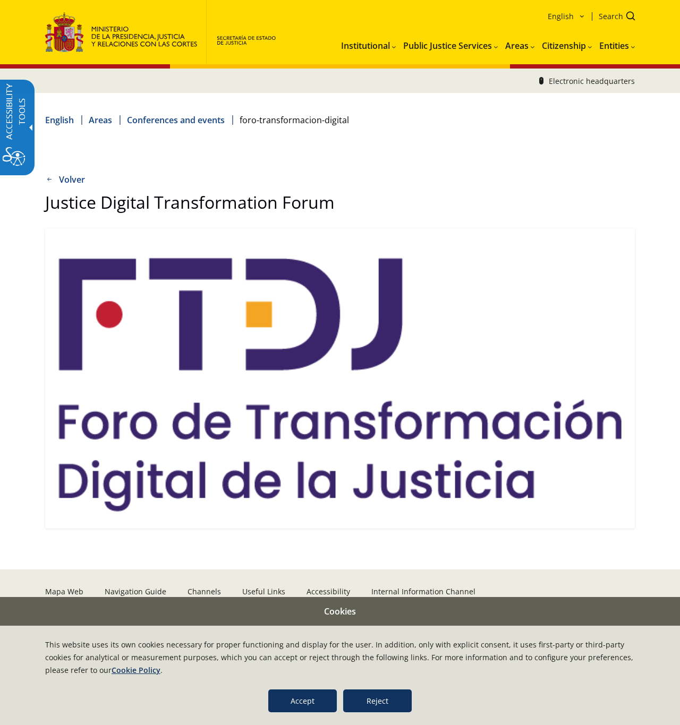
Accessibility (328, 591)
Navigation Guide (135, 591)
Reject (377, 701)
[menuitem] (368, 43)
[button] (613, 17)
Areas (100, 120)
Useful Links (263, 591)
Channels (204, 591)
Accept (302, 701)
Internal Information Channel (423, 591)
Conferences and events (176, 120)
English (59, 120)
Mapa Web (64, 591)
